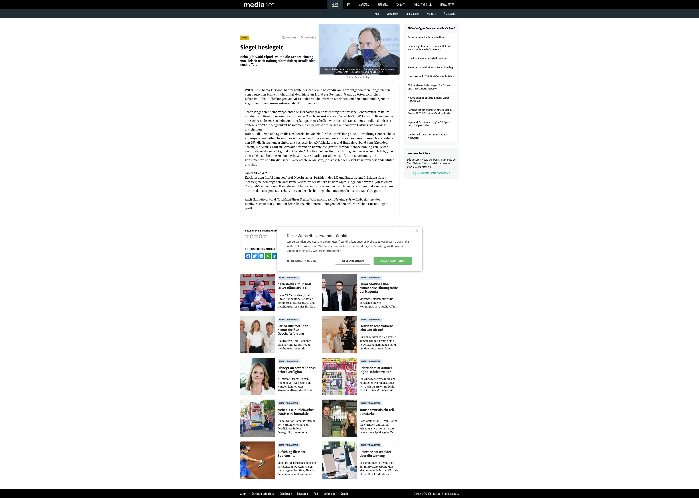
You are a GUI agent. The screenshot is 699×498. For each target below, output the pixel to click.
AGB (316, 493)
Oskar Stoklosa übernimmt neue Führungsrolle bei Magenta (379, 288)
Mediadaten (392, 13)
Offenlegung (286, 493)
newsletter (419, 153)
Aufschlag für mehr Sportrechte (291, 454)
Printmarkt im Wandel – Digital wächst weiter (377, 370)
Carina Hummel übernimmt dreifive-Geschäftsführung (293, 330)
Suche (449, 13)
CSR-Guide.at (412, 13)
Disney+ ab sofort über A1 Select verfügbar (297, 370)
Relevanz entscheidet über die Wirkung (375, 454)
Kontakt (344, 493)
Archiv (243, 493)
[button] (301, 260)
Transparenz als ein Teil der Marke (377, 412)
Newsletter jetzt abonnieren (431, 173)
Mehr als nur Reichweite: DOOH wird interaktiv (296, 412)
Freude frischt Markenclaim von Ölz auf (377, 328)
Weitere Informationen (327, 250)
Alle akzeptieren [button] (392, 260)
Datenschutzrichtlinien (263, 493)
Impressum (302, 493)
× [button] (416, 231)
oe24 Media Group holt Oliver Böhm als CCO (294, 286)
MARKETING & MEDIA (288, 277)
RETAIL (245, 37)
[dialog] (349, 249)
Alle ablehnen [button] (353, 260)
